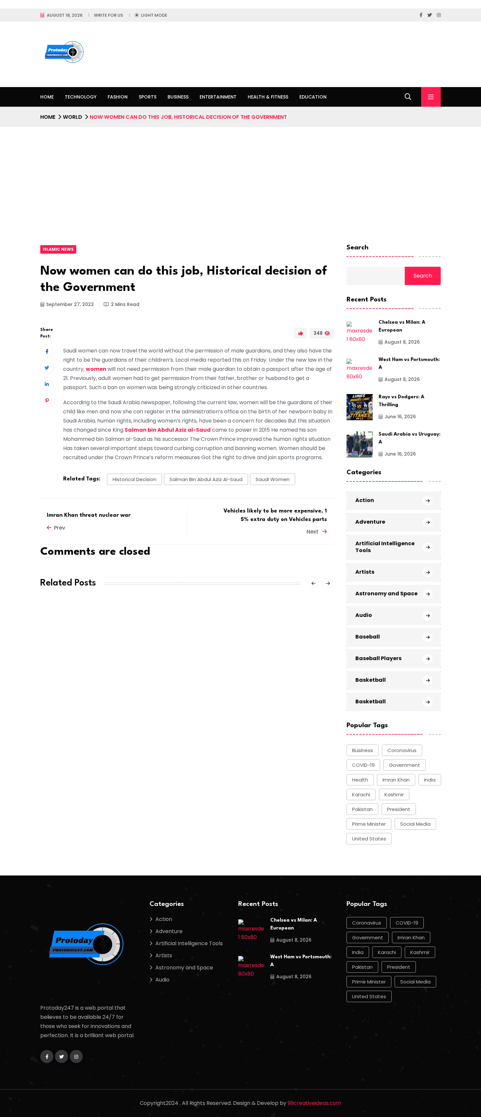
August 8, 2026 (402, 342)
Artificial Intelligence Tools (385, 547)
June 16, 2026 (400, 416)
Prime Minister (369, 823)
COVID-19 (363, 765)
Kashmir (394, 794)
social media (415, 823)
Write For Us (108, 15)
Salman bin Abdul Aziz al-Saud (205, 479)
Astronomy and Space (386, 593)
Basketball (370, 680)
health (360, 779)
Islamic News (58, 249)
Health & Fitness (268, 97)
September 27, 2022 (70, 304)
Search (357, 247)
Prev (59, 527)
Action (364, 500)
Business (178, 97)
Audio (363, 615)
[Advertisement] (240, 176)
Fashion (118, 97)
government (404, 765)
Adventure (370, 522)
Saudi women (273, 479)
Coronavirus (402, 750)
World (72, 117)
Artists (364, 572)
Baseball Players (378, 658)
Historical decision (134, 479)
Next (313, 531)
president (398, 809)
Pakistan (362, 809)
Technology (81, 97)
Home (47, 97)
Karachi (361, 794)
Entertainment (218, 97)
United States (369, 838)
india (430, 779)
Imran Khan (396, 779)
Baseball (367, 636)
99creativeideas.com (314, 1103)
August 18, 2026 (64, 15)
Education (313, 97)
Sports (147, 97)
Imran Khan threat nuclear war (89, 515)
